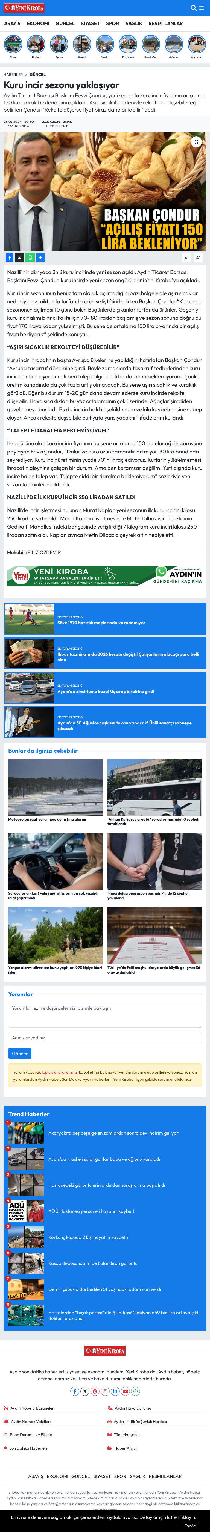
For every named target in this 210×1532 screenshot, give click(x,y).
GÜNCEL (65, 23)
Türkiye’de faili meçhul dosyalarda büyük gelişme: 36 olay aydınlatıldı (153, 970)
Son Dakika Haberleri (28, 1448)
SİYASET (90, 23)
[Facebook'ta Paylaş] (9, 257)
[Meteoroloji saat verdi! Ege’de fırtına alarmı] (55, 787)
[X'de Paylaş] (19, 257)
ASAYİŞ (12, 23)
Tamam (190, 1525)
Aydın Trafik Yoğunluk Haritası (140, 1421)
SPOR (112, 23)
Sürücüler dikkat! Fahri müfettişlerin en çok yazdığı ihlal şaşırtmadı (53, 895)
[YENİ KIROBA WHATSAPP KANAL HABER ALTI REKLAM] (106, 575)
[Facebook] (74, 1391)
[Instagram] (105, 1391)
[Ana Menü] (201, 8)
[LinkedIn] (115, 1391)
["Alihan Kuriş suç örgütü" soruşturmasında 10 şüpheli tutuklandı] (154, 787)
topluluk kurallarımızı (60, 1072)
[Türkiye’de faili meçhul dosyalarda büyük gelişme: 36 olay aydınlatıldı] (154, 935)
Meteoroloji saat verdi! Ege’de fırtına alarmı (47, 819)
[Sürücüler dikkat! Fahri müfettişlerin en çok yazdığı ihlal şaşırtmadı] (55, 861)
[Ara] (194, 8)
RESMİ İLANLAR (165, 23)
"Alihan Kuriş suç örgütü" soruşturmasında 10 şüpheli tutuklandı (153, 821)
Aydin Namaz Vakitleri (31, 1421)
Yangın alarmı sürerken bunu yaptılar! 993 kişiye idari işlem (55, 970)
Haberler (13, 74)
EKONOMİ (38, 23)
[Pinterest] (95, 1391)
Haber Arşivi (125, 1448)
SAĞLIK (134, 23)
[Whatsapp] (135, 1391)
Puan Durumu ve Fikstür (31, 1434)
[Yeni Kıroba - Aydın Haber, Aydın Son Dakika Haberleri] (24, 8)
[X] (84, 1391)
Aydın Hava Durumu (133, 1408)
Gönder (20, 1053)
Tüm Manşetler (127, 1434)
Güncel (38, 74)
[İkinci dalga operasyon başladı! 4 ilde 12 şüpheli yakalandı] (154, 861)
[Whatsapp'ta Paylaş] (30, 257)
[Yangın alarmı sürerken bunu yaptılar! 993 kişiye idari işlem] (55, 935)
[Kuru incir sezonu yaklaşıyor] (105, 191)
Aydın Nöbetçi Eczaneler (32, 1408)
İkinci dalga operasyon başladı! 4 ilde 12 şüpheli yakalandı (148, 895)
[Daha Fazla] (40, 257)
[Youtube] (125, 1391)
